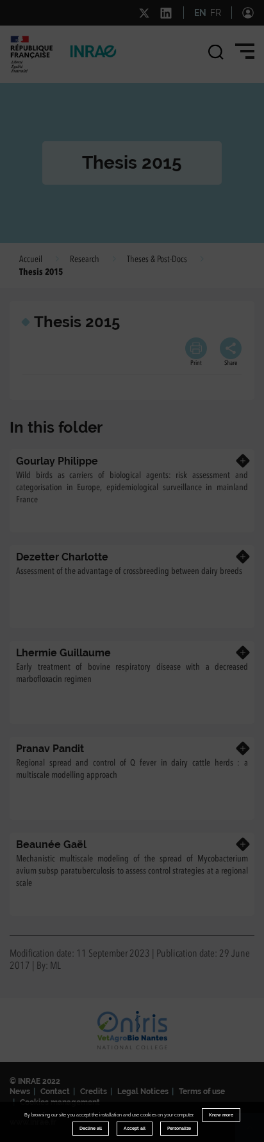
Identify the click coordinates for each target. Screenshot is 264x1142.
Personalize (179, 1128)
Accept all (134, 1128)
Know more (221, 1115)
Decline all (90, 1128)
